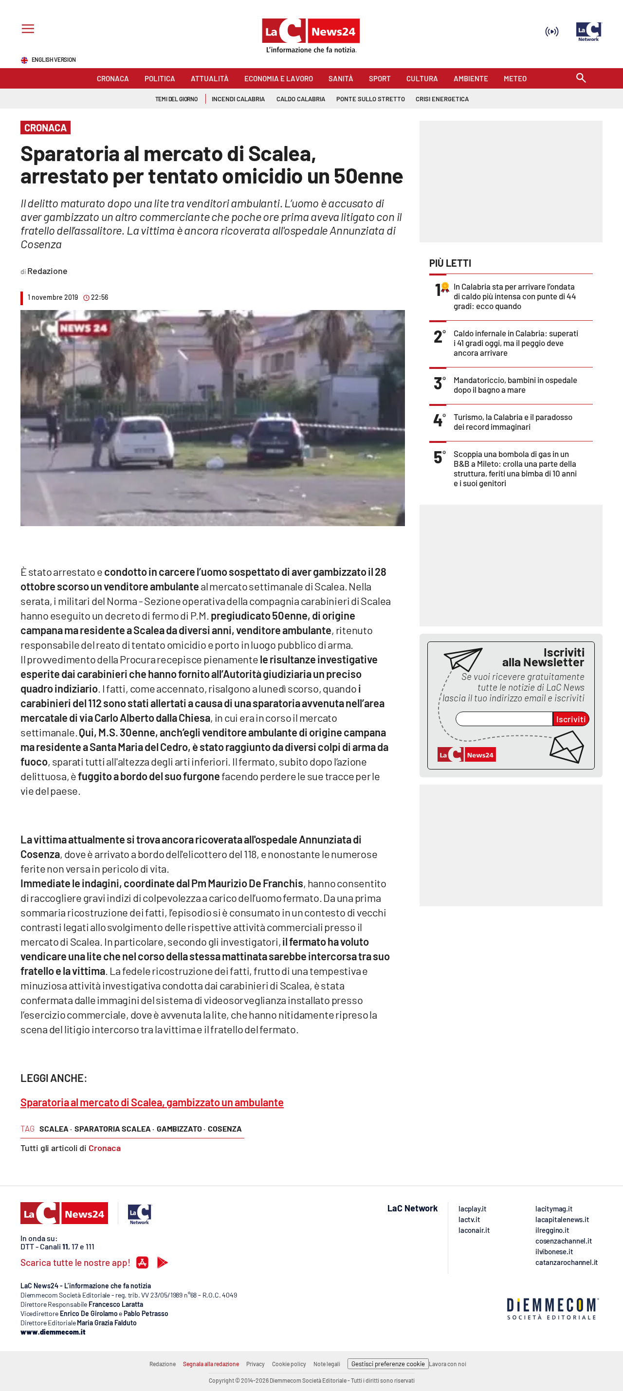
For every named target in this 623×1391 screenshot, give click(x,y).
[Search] (581, 78)
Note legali (326, 1363)
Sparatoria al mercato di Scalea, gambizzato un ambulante (152, 1102)
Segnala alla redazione (211, 1363)
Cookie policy (289, 1363)
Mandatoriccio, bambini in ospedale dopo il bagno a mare (515, 384)
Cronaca (105, 1147)
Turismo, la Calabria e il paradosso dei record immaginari (513, 421)
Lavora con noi (447, 1363)
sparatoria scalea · (114, 1128)
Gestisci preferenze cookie (388, 1364)
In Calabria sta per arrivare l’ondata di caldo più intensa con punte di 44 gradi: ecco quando (515, 296)
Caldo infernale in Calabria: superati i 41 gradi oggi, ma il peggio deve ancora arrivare (516, 342)
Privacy (255, 1363)
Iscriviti (571, 719)
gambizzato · (181, 1128)
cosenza (225, 1128)
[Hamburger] (26, 30)
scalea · (55, 1128)
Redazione (162, 1363)
